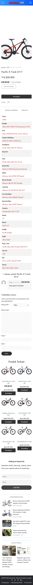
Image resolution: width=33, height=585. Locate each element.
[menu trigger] (3, 3)
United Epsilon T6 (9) (25, 441)
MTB (8, 67)
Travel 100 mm (23, 134)
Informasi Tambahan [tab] (11, 110)
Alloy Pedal (6, 240)
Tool (22, 535)
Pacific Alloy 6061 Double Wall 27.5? (14, 247)
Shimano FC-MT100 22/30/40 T (13, 190)
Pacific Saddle (7, 233)
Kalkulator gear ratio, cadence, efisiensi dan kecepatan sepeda (24, 560)
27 (3, 218)
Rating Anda (5, 305)
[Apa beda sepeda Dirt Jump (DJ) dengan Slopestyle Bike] (6, 523)
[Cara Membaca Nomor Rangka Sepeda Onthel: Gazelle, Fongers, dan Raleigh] (9, 551)
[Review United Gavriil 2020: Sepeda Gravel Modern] (6, 503)
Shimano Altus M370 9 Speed (12, 204)
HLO (3, 134)
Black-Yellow (14, 268)
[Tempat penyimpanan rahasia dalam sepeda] (6, 532)
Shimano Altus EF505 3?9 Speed (13, 176)
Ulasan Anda (5, 310)
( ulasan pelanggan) (16, 82)
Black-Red (5, 268)
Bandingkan (16, 97)
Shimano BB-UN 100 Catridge (12, 183)
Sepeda (14, 525)
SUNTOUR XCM (11, 134)
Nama (3, 336)
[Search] (30, 3)
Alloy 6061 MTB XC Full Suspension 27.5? (16, 127)
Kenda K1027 (16, 261)
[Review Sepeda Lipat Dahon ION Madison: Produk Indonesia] (6, 513)
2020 (4, 120)
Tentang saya (5, 582)
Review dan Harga (17, 505)
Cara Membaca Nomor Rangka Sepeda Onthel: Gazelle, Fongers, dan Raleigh (7, 562)
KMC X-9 (5, 225)
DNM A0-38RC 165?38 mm (11, 141)
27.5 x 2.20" (6, 261)
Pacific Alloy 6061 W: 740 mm (12, 148)
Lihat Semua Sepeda (9, 86)
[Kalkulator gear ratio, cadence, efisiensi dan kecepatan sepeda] (24, 551)
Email (3, 344)
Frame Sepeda (16, 535)
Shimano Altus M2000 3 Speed (12, 197)
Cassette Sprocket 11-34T (10, 211)
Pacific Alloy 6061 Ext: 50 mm (12, 162)
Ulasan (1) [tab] (25, 110)
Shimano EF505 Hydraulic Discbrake (14, 169)
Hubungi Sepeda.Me (16, 582)
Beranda (3, 67)
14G (3, 254)
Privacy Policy (28, 582)
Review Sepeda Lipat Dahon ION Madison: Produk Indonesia (21, 512)
